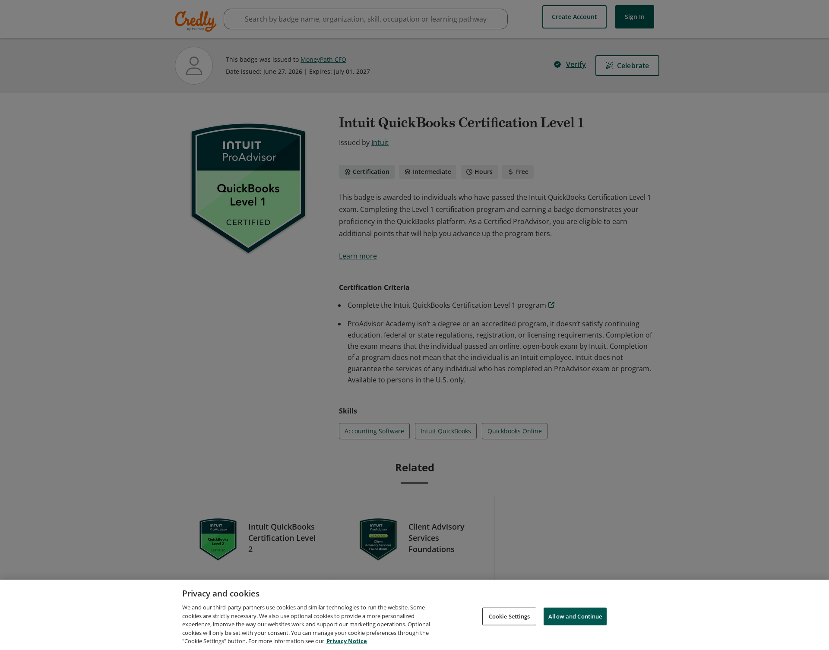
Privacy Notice (346, 641)
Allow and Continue (575, 616)
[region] (414, 615)
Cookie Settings (509, 616)
